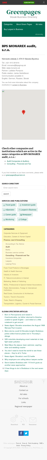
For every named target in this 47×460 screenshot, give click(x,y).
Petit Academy (33, 443)
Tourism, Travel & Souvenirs (14, 297)
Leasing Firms (11, 264)
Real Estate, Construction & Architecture (18, 293)
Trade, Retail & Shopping (13, 300)
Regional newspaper (23, 406)
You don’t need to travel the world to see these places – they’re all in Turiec (23, 351)
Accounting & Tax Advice (15, 244)
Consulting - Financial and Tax (19, 163)
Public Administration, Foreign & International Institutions (20, 289)
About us (23, 386)
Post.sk (18, 443)
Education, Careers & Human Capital (17, 236)
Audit (8, 247)
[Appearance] (39, 2)
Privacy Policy (25, 445)
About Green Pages (24, 24)
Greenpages (23, 12)
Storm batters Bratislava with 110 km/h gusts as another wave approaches (23, 363)
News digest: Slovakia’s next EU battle (20, 356)
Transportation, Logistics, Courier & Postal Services (22, 303)
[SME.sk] (4, 2)
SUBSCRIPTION (29, 2)
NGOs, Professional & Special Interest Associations (23, 284)
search (6, 194)
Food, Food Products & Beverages (16, 268)
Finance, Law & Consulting (14, 240)
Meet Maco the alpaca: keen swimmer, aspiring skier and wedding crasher (23, 346)
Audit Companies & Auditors (18, 161)
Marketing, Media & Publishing (15, 281)
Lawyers (9, 261)
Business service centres (15, 252)
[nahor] (43, 382)
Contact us (23, 390)
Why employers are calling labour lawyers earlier (24, 359)
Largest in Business (19, 85)
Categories (8, 24)
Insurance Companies (13, 258)
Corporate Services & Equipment (16, 233)
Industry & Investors (11, 274)
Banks (8, 249)
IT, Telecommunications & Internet (16, 278)
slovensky (39, 34)
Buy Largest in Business (13, 29)
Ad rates (39, 24)
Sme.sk (24, 443)
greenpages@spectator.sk (15, 175)
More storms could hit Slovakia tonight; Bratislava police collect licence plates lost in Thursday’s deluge (24, 333)
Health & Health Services (13, 271)
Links (23, 402)
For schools (23, 398)
